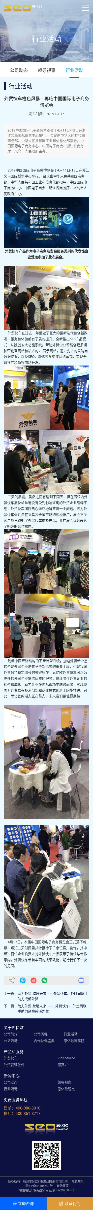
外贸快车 (11, 1058)
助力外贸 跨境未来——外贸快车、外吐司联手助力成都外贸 (53, 996)
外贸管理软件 (14, 1064)
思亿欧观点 (66, 1088)
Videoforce (66, 1058)
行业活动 (74, 70)
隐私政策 (78, 1181)
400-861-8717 (28, 1113)
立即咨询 (26, 1203)
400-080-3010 (28, 1108)
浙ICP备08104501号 (39, 1186)
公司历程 (41, 1034)
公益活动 (11, 1040)
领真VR (63, 1064)
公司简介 (11, 1034)
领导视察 (47, 70)
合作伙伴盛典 (44, 1040)
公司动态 (19, 70)
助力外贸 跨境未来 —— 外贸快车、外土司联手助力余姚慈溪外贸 (52, 1008)
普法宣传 (63, 1186)
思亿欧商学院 (74, 1040)
